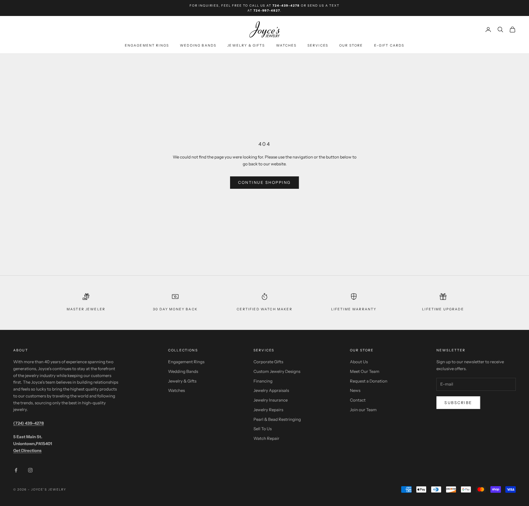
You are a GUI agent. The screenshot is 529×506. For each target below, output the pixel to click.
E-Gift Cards (389, 46)
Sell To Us (262, 428)
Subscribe (458, 402)
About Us (359, 361)
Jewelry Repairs (268, 409)
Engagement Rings (147, 46)
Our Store (351, 46)
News (355, 390)
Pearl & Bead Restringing (277, 419)
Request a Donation (368, 381)
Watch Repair (266, 438)
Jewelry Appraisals (271, 390)
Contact (358, 400)
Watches (286, 46)
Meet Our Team (364, 371)
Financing (262, 381)
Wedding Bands (198, 46)
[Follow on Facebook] (16, 470)
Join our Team (363, 409)
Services (317, 46)
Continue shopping (264, 182)
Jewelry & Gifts (246, 46)
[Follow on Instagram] (30, 470)
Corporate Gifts (268, 361)
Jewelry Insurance (270, 400)
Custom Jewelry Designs (276, 371)
